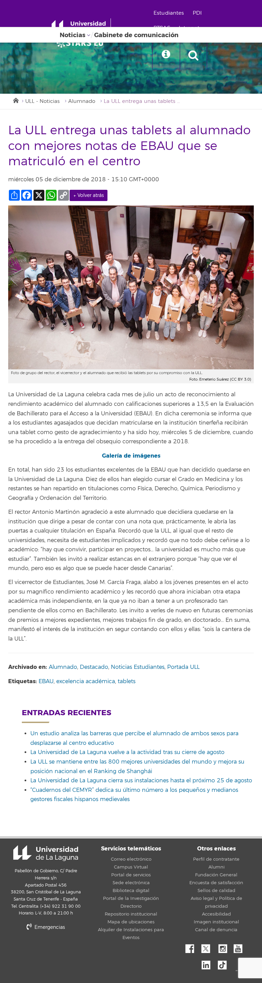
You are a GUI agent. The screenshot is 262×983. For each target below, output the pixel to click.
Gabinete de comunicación (136, 35)
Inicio (15, 100)
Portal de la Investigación (131, 898)
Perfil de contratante (216, 859)
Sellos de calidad (216, 890)
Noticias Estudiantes (137, 667)
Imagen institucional (216, 922)
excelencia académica (85, 681)
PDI (197, 13)
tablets (126, 681)
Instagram (224, 946)
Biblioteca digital (131, 890)
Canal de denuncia (216, 930)
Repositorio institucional (131, 914)
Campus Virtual (131, 867)
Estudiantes (169, 13)
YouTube (240, 946)
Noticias (72, 35)
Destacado (94, 667)
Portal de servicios (131, 875)
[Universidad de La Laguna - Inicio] (81, 26)
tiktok (224, 963)
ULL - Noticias (42, 101)
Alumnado (81, 101)
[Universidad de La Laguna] (82, 43)
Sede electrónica (131, 883)
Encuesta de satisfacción (216, 883)
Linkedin (208, 963)
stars (59, 950)
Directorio (131, 906)
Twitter (208, 946)
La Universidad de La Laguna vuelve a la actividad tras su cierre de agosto (127, 752)
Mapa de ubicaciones (131, 922)
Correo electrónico (131, 859)
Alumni (216, 867)
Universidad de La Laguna (45, 853)
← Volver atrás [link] (88, 195)
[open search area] (193, 56)
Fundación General (216, 875)
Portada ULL (183, 667)
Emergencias (49, 927)
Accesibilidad (216, 914)
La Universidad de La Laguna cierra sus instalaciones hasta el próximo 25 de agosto (141, 780)
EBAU (46, 681)
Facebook (192, 946)
